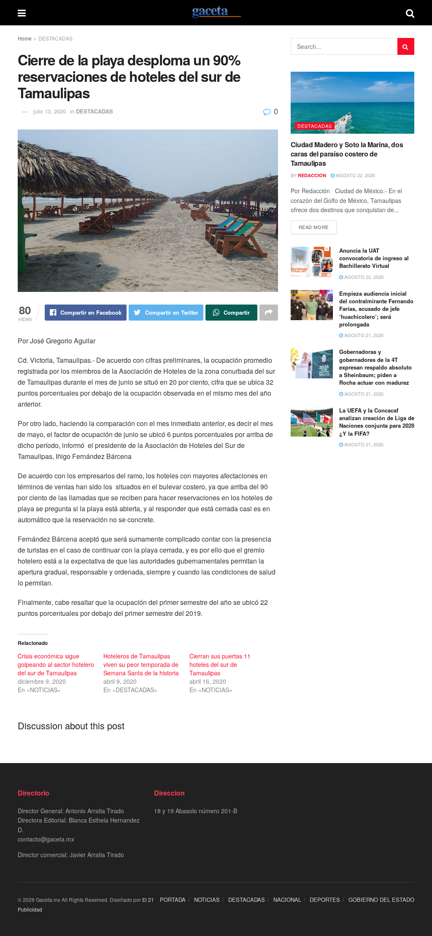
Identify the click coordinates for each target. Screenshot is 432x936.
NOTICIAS (207, 900)
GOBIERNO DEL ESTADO (381, 900)
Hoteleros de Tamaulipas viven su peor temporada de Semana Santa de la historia (141, 664)
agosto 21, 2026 (363, 335)
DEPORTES (325, 900)
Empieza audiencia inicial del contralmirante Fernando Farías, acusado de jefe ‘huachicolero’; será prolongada (376, 308)
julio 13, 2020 (49, 111)
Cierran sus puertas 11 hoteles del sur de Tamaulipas (220, 664)
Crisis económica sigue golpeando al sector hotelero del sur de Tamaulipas (56, 664)
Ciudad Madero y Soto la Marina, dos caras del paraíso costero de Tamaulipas (347, 154)
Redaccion (312, 175)
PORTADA (173, 900)
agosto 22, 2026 (355, 175)
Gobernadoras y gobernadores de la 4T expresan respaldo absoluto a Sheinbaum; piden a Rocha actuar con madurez (375, 367)
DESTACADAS (55, 38)
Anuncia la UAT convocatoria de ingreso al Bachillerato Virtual (374, 258)
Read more (314, 227)
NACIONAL (287, 900)
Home (25, 38)
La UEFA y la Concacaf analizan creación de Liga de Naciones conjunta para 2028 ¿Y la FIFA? (376, 421)
